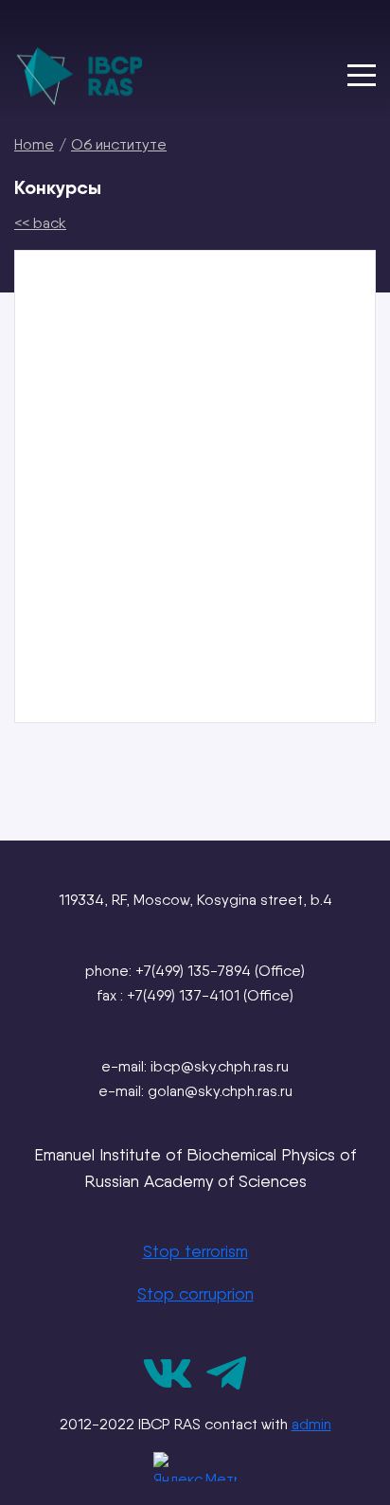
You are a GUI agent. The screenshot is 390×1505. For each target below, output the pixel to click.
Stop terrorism (195, 1251)
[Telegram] (226, 1385)
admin (311, 1424)
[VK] (167, 1385)
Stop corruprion (195, 1293)
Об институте (119, 143)
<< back (40, 223)
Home (34, 143)
